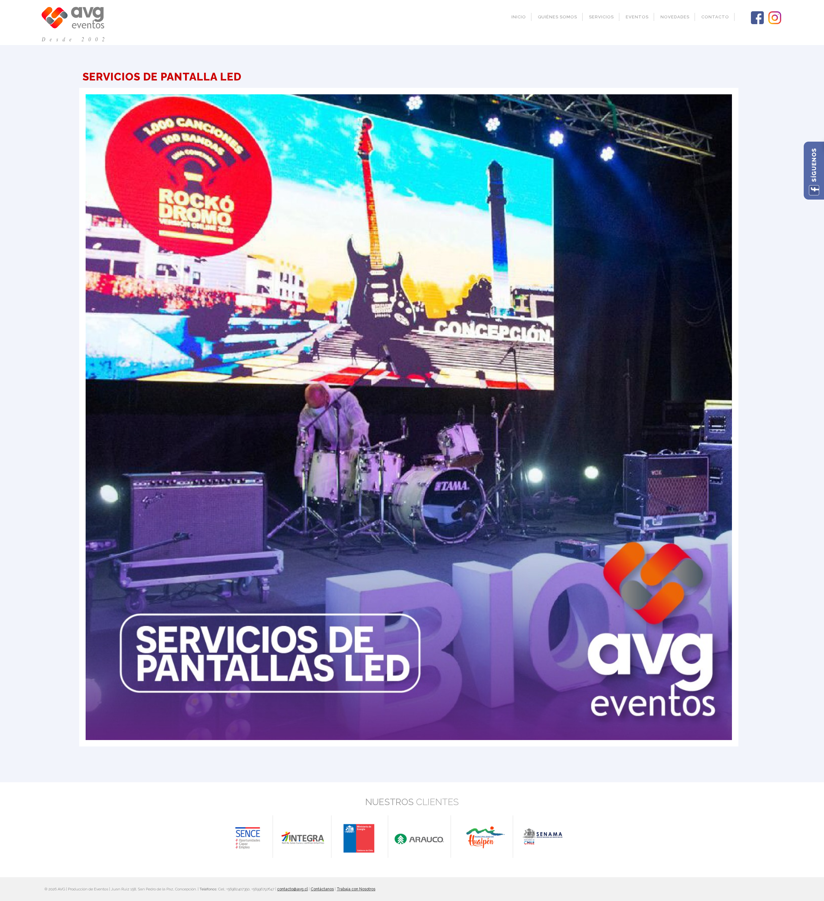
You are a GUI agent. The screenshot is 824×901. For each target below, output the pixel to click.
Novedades (674, 16)
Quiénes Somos (557, 16)
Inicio (518, 16)
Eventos (637, 16)
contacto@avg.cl (292, 889)
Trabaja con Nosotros (356, 889)
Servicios (601, 16)
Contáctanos (322, 889)
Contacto (715, 16)
